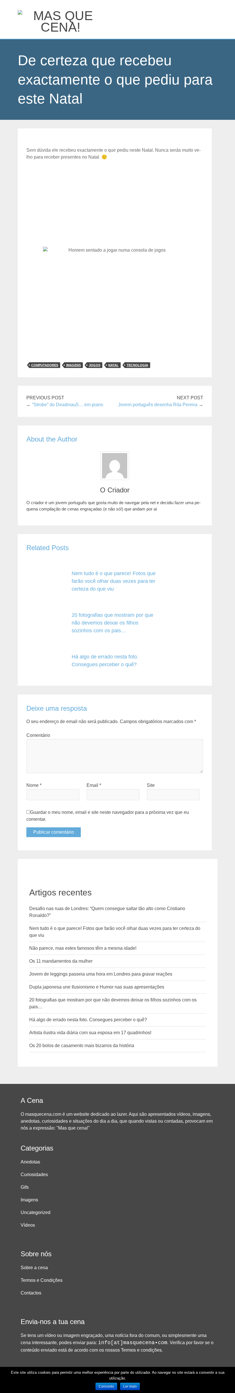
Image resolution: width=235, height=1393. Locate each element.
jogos (94, 365)
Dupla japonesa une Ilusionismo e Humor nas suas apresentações (96, 986)
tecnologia (137, 365)
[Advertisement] (114, 203)
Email (94, 785)
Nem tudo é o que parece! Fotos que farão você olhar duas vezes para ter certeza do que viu (114, 581)
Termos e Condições (41, 1280)
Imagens (29, 1199)
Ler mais (130, 1386)
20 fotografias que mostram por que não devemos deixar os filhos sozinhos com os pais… (112, 622)
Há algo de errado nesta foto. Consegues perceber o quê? (88, 1019)
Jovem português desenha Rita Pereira (157, 404)
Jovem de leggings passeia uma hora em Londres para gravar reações (100, 974)
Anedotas (30, 1161)
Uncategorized (35, 1212)
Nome (34, 785)
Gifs (25, 1187)
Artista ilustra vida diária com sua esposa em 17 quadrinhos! (90, 1032)
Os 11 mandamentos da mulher (61, 961)
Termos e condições (141, 1350)
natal (113, 365)
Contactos (31, 1292)
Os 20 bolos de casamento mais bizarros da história (81, 1045)
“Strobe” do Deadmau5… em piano (67, 404)
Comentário (38, 735)
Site (151, 785)
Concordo (106, 1386)
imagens (73, 365)
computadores (44, 365)
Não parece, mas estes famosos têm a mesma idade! (82, 948)
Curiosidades (34, 1174)
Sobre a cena (34, 1267)
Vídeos (28, 1225)
